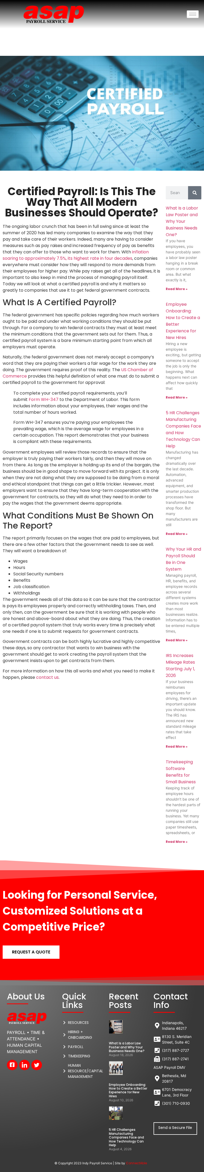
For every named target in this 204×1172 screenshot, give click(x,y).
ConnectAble (136, 1163)
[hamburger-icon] (193, 14)
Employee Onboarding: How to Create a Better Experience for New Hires (128, 1090)
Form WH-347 (43, 399)
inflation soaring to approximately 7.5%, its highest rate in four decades (76, 255)
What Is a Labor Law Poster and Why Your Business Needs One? (182, 221)
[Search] (194, 192)
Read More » (177, 289)
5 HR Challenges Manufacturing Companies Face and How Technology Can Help (126, 1137)
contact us (47, 677)
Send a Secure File (175, 1127)
